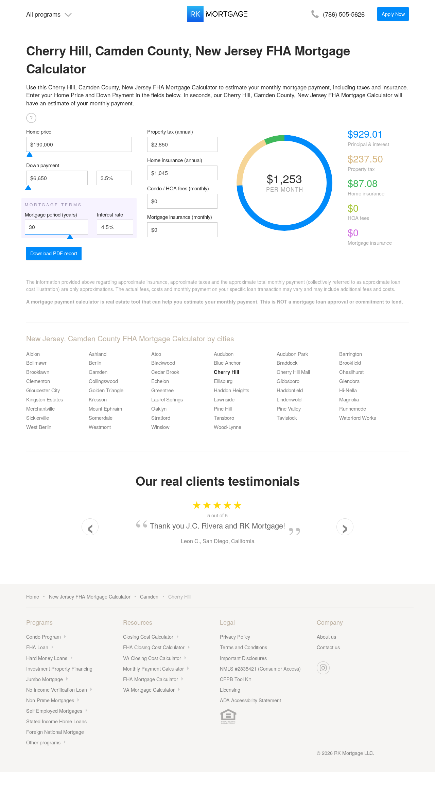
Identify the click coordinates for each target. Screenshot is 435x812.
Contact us (328, 647)
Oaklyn (159, 408)
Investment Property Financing (59, 668)
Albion (33, 353)
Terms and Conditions (243, 647)
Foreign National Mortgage (55, 731)
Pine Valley (289, 408)
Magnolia (349, 399)
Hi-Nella (348, 390)
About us (326, 636)
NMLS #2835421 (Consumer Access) (260, 668)
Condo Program (43, 636)
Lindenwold (289, 399)
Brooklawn (37, 371)
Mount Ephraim (105, 408)
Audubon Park (292, 353)
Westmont (100, 426)
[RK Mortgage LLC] (217, 14)
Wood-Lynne (227, 426)
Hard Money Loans (46, 657)
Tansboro (224, 417)
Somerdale (100, 417)
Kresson (98, 399)
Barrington (350, 353)
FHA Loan (37, 647)
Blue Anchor (227, 362)
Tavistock (287, 417)
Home (32, 596)
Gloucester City (43, 390)
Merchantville (40, 408)
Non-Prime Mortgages (50, 700)
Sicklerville (37, 417)
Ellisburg (223, 380)
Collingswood (103, 380)
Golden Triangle (106, 390)
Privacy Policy (235, 636)
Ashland (97, 353)
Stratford (160, 417)
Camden (98, 371)
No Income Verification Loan (56, 689)
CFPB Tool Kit (235, 679)
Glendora (349, 380)
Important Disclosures (243, 657)
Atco (156, 353)
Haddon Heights (231, 390)
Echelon (160, 380)
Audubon (223, 353)
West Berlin (38, 426)
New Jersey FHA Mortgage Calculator (89, 596)
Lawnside (224, 399)
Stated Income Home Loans (56, 721)
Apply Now (393, 13)
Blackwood (163, 362)
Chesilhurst (351, 371)
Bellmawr (36, 362)
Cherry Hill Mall (293, 371)
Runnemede (352, 408)
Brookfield (350, 362)
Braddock (287, 362)
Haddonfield (290, 390)
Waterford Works (357, 417)
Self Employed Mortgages (54, 710)
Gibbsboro (288, 380)
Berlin (95, 362)
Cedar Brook (165, 371)
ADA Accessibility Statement (250, 700)
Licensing (230, 689)
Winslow (160, 426)
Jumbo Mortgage (44, 679)
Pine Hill (223, 408)
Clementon (38, 380)
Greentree (162, 390)
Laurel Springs (167, 399)
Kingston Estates (44, 399)
